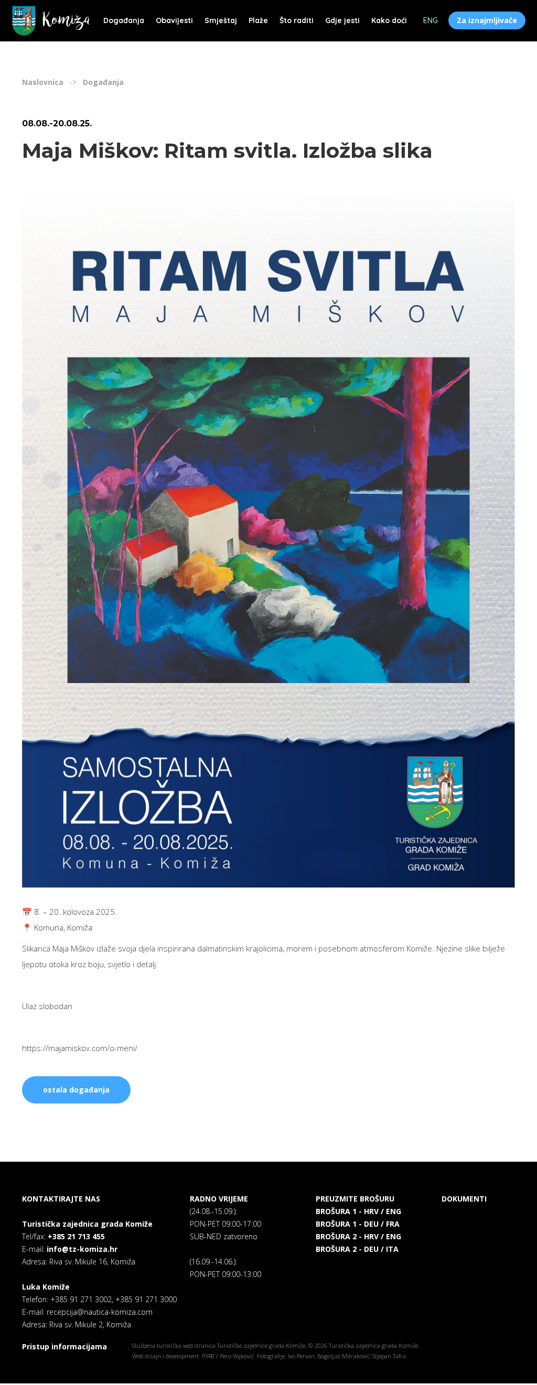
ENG (430, 20)
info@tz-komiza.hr (82, 1249)
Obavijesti (174, 20)
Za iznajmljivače (487, 20)
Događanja (123, 20)
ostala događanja (76, 1090)
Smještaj (221, 20)
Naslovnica (42, 82)
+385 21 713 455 (76, 1236)
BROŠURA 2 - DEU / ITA (357, 1249)
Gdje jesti (342, 20)
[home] (50, 20)
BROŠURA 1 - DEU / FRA (358, 1224)
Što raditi (297, 20)
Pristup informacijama (64, 1346)
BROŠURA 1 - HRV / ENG (358, 1211)
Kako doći (389, 20)
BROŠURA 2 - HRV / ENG (358, 1236)
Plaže (258, 20)
